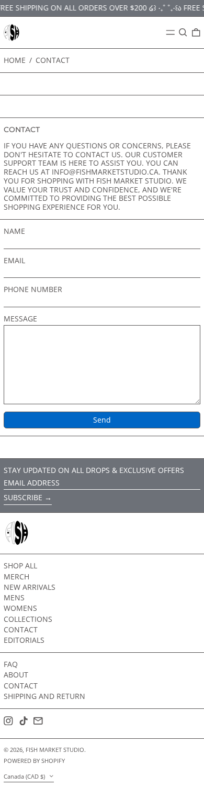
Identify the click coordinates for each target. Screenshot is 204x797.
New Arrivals (29, 587)
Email (14, 260)
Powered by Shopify (34, 760)
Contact (53, 60)
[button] (183, 32)
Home (15, 60)
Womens (20, 608)
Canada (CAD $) (25, 776)
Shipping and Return (44, 696)
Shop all (20, 565)
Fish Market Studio (55, 749)
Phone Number (33, 289)
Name (14, 231)
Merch (16, 576)
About (16, 675)
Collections (28, 619)
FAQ (11, 664)
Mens (14, 597)
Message (20, 319)
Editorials (24, 640)
